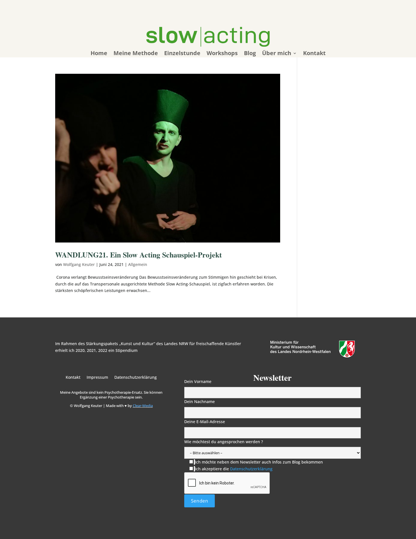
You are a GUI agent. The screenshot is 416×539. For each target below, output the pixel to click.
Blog (250, 54)
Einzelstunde (182, 54)
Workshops (222, 54)
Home (99, 54)
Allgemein (137, 264)
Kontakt (314, 54)
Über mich (276, 54)
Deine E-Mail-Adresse (204, 421)
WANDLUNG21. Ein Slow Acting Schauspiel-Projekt (138, 254)
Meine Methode (135, 54)
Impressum (97, 377)
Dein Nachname (199, 401)
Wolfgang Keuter (79, 264)
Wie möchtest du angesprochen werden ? (223, 441)
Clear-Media (143, 405)
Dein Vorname (197, 381)
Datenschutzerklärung (135, 377)
